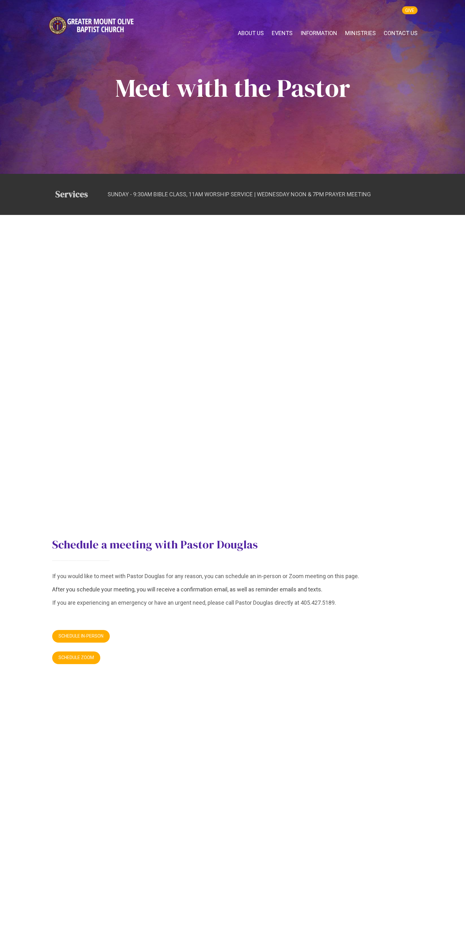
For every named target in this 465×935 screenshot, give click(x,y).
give (409, 10)
